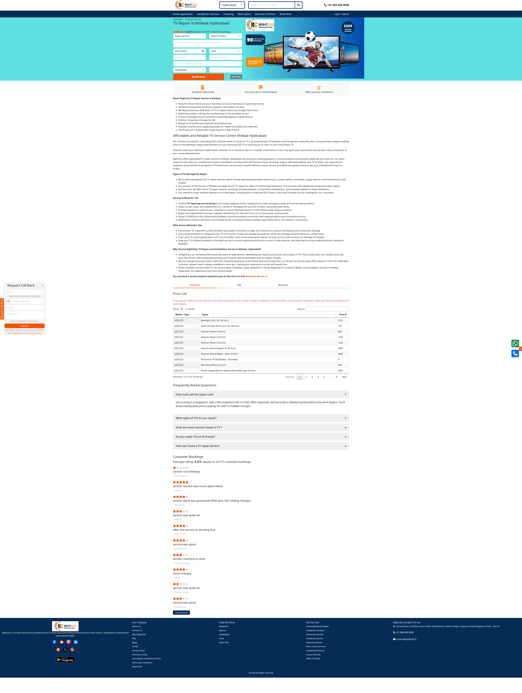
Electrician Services (315, 634)
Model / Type (182, 314)
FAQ (134, 638)
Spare (205, 314)
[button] (183, 14)
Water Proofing (313, 658)
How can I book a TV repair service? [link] (197, 446)
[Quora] (72, 649)
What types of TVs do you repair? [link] (196, 418)
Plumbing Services (314, 638)
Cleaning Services (314, 642)
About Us (136, 626)
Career (135, 646)
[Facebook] (54, 642)
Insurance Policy (139, 654)
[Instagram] (69, 642)
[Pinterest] (58, 649)
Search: (301, 309)
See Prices (236, 76)
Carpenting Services (315, 650)
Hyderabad (224, 634)
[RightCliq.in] (186, 4)
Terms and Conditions (142, 662)
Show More (180, 612)
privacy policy (35, 333)
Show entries (184, 308)
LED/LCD (178, 320)
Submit (24, 325)
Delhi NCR (224, 642)
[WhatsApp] (515, 343)
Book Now (198, 77)
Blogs (134, 642)
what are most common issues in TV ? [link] (199, 427)
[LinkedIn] (76, 642)
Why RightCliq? (139, 634)
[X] (65, 649)
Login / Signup (341, 14)
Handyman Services (315, 630)
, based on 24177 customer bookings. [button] (208, 31)
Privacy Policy (138, 650)
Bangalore (224, 626)
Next (344, 376)
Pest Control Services (316, 646)
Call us (263, 276)
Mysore (222, 630)
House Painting (313, 654)
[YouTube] (61, 642)
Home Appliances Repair (317, 626)
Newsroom (137, 666)
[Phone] (515, 353)
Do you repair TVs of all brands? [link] (195, 436)
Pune (221, 638)
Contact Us (137, 630)
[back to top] (515, 681)
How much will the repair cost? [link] (194, 394)
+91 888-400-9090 (338, 5)
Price (342, 314)
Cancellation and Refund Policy (146, 658)
